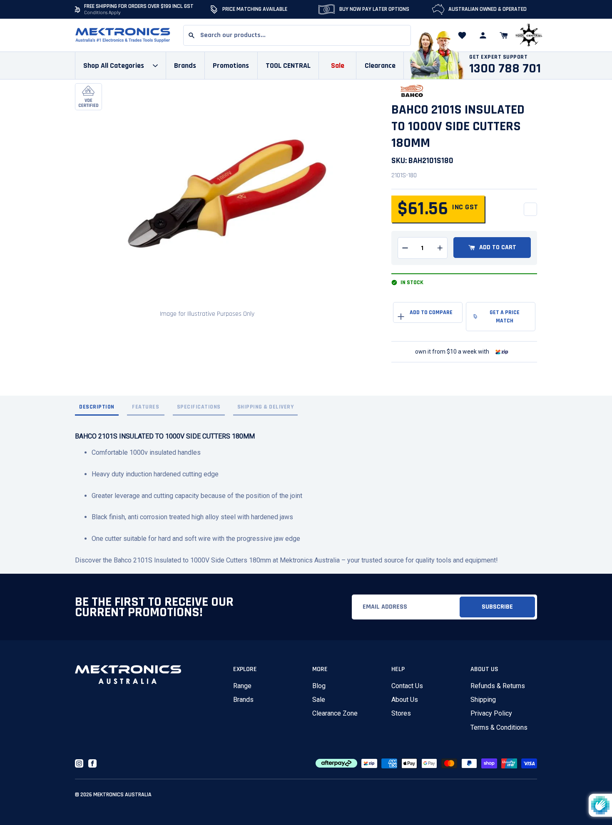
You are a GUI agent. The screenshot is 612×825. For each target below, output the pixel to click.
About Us (404, 700)
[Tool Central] (528, 35)
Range (242, 686)
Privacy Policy (491, 713)
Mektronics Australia (122, 794)
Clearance (380, 65)
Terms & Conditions (498, 727)
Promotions (231, 65)
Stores (401, 713)
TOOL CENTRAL (288, 65)
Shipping (483, 700)
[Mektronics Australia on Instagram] (79, 763)
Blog (319, 686)
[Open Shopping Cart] (503, 35)
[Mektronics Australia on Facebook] (92, 763)
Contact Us (407, 686)
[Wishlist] (462, 35)
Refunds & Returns (497, 686)
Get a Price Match (505, 317)
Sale (318, 700)
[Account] (483, 35)
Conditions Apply (102, 13)
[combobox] (297, 35)
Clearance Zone (335, 713)
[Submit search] (191, 35)
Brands (243, 700)
